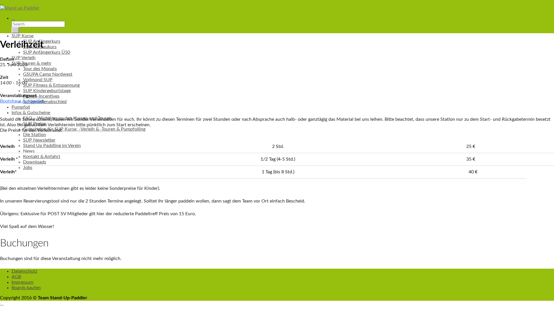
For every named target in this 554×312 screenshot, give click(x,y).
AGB (16, 276)
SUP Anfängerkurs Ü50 (46, 52)
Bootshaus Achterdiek (22, 101)
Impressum (22, 282)
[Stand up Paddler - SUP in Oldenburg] (20, 8)
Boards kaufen (26, 287)
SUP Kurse (22, 36)
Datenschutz (24, 271)
